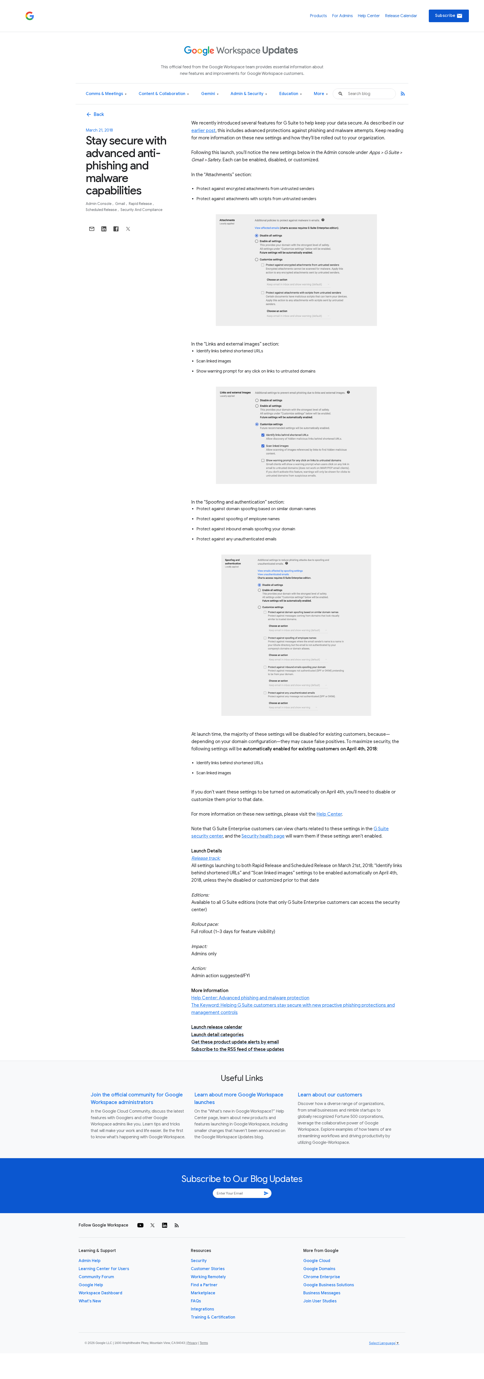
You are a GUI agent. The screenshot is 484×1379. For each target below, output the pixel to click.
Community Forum (96, 1276)
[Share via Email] (92, 229)
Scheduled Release (101, 209)
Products (318, 15)
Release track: (205, 858)
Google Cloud (316, 1260)
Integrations (202, 1309)
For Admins (342, 15)
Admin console (99, 203)
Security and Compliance (141, 209)
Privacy (192, 1343)
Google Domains (319, 1268)
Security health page (263, 836)
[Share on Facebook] (116, 229)
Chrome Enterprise (321, 1276)
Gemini (210, 93)
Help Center (369, 15)
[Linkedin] (165, 1225)
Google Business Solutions (328, 1285)
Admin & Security (249, 93)
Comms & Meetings (106, 93)
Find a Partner (204, 1285)
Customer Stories (208, 1268)
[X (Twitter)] (152, 1225)
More (321, 93)
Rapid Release (141, 203)
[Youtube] (140, 1225)
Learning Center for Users (104, 1268)
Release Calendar (401, 15)
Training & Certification (213, 1317)
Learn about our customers (330, 1095)
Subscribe (449, 16)
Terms (204, 1343)
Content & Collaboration (164, 93)
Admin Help (90, 1260)
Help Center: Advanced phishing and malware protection (250, 998)
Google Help (91, 1285)
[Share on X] (128, 229)
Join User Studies (320, 1301)
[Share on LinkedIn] (104, 229)
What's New (90, 1301)
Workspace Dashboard (100, 1293)
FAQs (196, 1301)
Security (199, 1260)
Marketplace (203, 1293)
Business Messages (321, 1293)
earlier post (203, 130)
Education (290, 93)
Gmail (120, 203)
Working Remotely (208, 1276)
